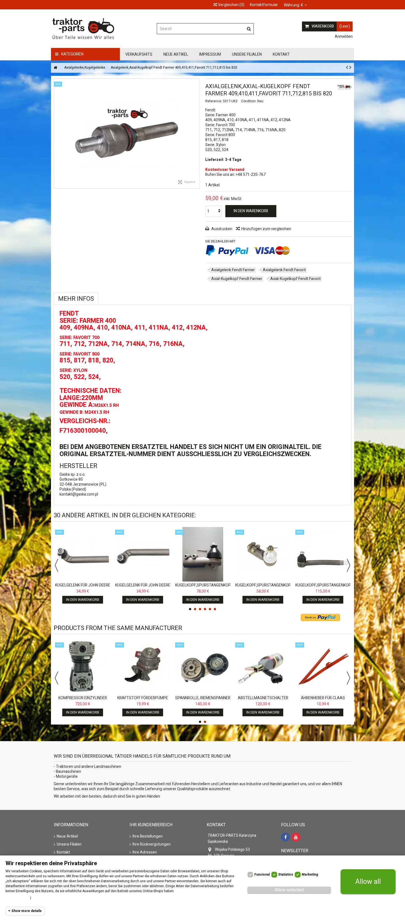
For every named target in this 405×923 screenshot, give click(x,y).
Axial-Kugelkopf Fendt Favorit (295, 279)
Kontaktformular (264, 5)
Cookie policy (17, 897)
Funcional (262, 874)
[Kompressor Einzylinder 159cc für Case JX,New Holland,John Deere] (82, 667)
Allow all (368, 882)
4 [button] (205, 609)
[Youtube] (295, 837)
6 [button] (215, 609)
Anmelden (343, 36)
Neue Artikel (67, 836)
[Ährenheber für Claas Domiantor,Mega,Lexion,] (322, 667)
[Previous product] (347, 67)
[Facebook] (285, 837)
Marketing (310, 874)
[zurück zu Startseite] (55, 67)
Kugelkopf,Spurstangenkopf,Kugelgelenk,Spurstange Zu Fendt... (349, 587)
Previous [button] (56, 565)
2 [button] (195, 609)
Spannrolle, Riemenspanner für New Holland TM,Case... (202, 700)
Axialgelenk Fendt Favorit (284, 270)
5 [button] (210, 609)
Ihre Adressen (145, 852)
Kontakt (63, 852)
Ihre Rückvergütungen (152, 844)
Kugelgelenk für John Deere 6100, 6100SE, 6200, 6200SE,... (82, 587)
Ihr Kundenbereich (150, 825)
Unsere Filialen (69, 844)
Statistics (285, 874)
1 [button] (190, 609)
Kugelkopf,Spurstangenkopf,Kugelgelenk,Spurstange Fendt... (289, 587)
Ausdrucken (221, 229)
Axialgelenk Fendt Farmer (233, 270)
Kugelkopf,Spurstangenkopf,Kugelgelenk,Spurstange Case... (229, 587)
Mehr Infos (76, 298)
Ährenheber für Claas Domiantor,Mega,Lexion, (323, 700)
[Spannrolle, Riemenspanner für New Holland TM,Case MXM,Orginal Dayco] (202, 667)
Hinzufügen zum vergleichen (266, 229)
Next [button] (348, 565)
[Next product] (350, 67)
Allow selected (289, 890)
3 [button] (200, 609)
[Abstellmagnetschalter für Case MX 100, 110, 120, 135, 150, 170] (262, 667)
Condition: (248, 101)
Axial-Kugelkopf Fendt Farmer (236, 279)
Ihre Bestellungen (148, 836)
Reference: (213, 101)
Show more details (27, 910)
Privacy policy (45, 897)
